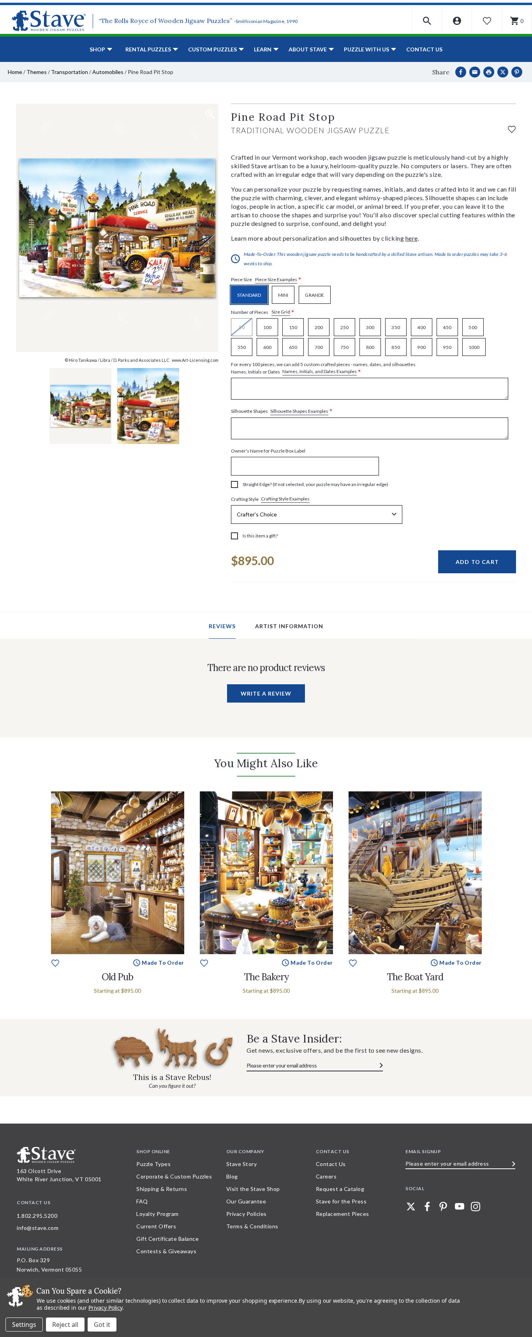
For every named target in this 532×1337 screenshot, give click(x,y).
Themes (36, 72)
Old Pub (117, 977)
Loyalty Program (157, 1213)
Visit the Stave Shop (253, 1189)
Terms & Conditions (252, 1226)
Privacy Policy (105, 1307)
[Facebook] (460, 72)
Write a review (266, 693)
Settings (24, 1324)
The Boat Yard (415, 977)
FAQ (142, 1201)
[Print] (488, 72)
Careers (326, 1176)
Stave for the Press (341, 1201)
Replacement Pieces (342, 1213)
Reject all (65, 1324)
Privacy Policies (246, 1213)
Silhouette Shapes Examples (299, 411)
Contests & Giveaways (166, 1251)
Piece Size (266, 280)
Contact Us (424, 49)
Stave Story (241, 1164)
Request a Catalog (340, 1189)
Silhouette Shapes (282, 411)
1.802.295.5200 (37, 1215)
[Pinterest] (516, 72)
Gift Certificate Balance (167, 1238)
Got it (102, 1324)
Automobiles (107, 72)
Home (15, 72)
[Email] (474, 72)
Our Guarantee (246, 1201)
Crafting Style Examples (285, 499)
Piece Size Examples (276, 279)
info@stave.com (37, 1227)
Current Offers (156, 1226)
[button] (427, 21)
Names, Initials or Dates (323, 368)
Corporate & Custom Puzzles (174, 1176)
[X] (502, 72)
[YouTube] (459, 1206)
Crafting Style (270, 499)
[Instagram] (475, 1206)
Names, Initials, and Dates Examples (319, 371)
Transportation (69, 72)
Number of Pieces (262, 312)
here (411, 238)
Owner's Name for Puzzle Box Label (268, 451)
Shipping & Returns (161, 1189)
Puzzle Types (153, 1164)
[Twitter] (410, 1206)
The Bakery (266, 977)
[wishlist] (511, 128)
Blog (232, 1176)
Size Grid (280, 312)
